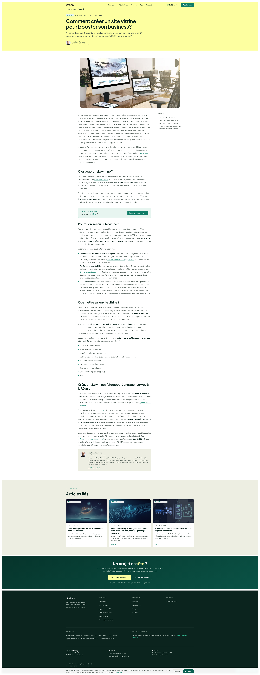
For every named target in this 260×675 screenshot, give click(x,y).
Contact (149, 5)
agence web (101, 410)
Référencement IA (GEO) (89, 639)
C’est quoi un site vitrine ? (167, 117)
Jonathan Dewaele (95, 453)
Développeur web (90, 635)
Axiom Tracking (171, 601)
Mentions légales (189, 665)
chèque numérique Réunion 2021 (91, 439)
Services (111, 5)
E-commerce (104, 605)
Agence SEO (102, 635)
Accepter (188, 671)
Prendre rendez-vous (136, 213)
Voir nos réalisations (142, 577)
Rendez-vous (187, 5)
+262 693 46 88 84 (115, 653)
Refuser (177, 671)
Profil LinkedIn (93, 468)
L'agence (134, 5)
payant (131, 259)
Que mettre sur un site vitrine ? (169, 123)
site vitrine (144, 153)
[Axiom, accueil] (70, 5)
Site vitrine (102, 601)
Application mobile (105, 609)
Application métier (105, 612)
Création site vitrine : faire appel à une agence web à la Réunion (170, 127)
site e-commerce (101, 179)
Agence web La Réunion (107, 639)
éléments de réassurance (90, 272)
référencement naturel (116, 259)
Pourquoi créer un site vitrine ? (169, 120)
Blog (141, 5)
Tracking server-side (106, 620)
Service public (104, 616)
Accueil (68, 9)
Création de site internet (74, 635)
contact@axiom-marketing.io (119, 656)
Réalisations (123, 5)
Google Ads (113, 635)
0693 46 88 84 (174, 5)
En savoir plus (118, 672)
